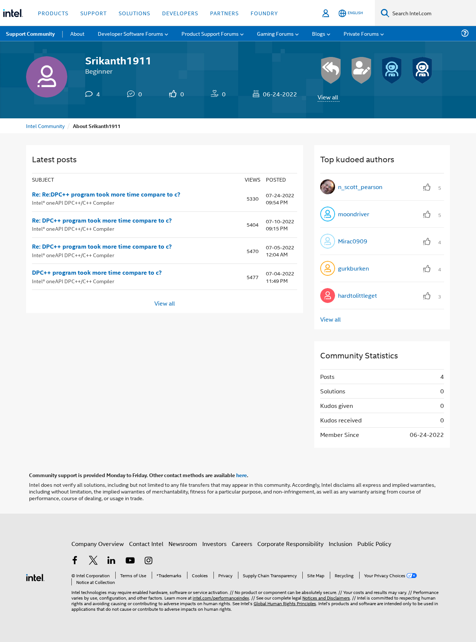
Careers (242, 543)
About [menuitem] (77, 33)
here (241, 475)
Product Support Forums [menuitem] (210, 33)
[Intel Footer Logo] (35, 576)
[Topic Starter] (361, 70)
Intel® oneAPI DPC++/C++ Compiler (73, 202)
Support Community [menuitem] (30, 33)
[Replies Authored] (331, 70)
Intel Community (45, 126)
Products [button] (53, 13)
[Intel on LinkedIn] (111, 561)
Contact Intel (146, 543)
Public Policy (374, 543)
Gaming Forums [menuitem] (275, 33)
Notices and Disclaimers (326, 597)
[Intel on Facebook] (74, 561)
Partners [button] (224, 13)
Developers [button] (180, 13)
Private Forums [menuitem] (361, 33)
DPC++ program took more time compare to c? (97, 272)
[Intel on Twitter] (93, 561)
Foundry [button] (264, 13)
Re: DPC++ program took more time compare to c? (102, 220)
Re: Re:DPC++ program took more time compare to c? (106, 194)
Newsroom (182, 543)
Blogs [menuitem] (318, 33)
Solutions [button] (134, 13)
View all (328, 97)
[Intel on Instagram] (148, 561)
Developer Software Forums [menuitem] (130, 33)
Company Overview (97, 543)
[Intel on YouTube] (130, 561)
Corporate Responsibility (290, 543)
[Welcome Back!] (422, 70)
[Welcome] (392, 70)
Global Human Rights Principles (285, 603)
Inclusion (340, 543)
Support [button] (93, 13)
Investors (214, 543)
